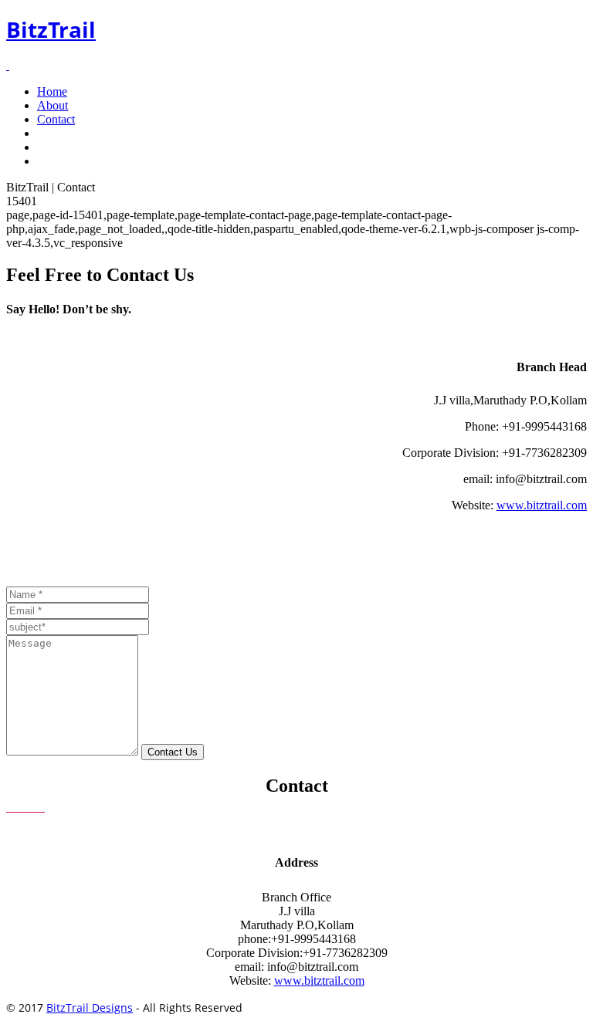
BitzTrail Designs (89, 1007)
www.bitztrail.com (541, 505)
